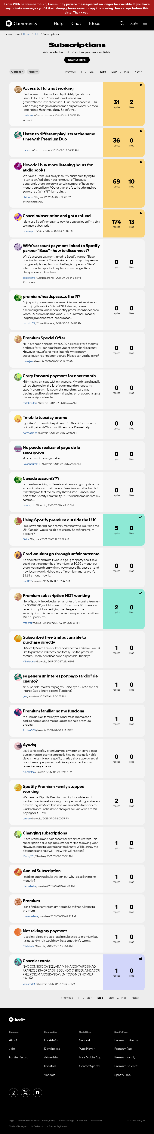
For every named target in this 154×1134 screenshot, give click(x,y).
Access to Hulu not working (48, 88)
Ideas (94, 23)
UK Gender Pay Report (56, 1126)
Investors (50, 1066)
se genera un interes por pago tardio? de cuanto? (60, 678)
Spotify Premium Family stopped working (53, 789)
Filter (32, 72)
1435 (126, 72)
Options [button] (16, 72)
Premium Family (124, 1057)
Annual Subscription (42, 870)
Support (84, 1040)
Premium (31, 900)
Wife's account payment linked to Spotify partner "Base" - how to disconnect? (61, 248)
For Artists (51, 1040)
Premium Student (125, 1066)
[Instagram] (13, 1092)
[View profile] (18, 89)
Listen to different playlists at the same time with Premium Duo (59, 136)
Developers (52, 1049)
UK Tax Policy (36, 1126)
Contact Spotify (89, 1066)
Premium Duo (123, 1049)
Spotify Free (122, 1075)
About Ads (82, 1120)
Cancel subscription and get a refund (57, 215)
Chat (76, 23)
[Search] (122, 23)
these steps (122, 8)
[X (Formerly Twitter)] (25, 1092)
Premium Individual (126, 1040)
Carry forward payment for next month (59, 375)
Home (26, 34)
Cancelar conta (36, 960)
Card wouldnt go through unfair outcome (61, 553)
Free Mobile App (90, 1057)
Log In (133, 23)
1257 (92, 72)
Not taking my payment (45, 930)
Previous (70, 72)
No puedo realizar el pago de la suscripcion (51, 450)
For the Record (18, 1057)
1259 (114, 72)
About (13, 1040)
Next (137, 72)
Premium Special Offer (44, 337)
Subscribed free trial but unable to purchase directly (54, 640)
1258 (103, 72)
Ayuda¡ (29, 744)
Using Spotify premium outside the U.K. (60, 519)
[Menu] (145, 23)
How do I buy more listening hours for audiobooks (58, 167)
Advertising (51, 1057)
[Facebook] (37, 1092)
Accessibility (96, 1120)
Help (58, 23)
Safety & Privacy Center (28, 1120)
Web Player (86, 1049)
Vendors (49, 1075)
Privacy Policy (48, 1120)
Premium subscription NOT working (56, 595)
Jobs (12, 1049)
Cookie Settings (66, 1120)
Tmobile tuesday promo (45, 417)
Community (25, 23)
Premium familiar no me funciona (53, 710)
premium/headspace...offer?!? (51, 296)
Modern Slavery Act (18, 1126)
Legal (11, 1120)
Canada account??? (41, 478)
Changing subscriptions (45, 833)
